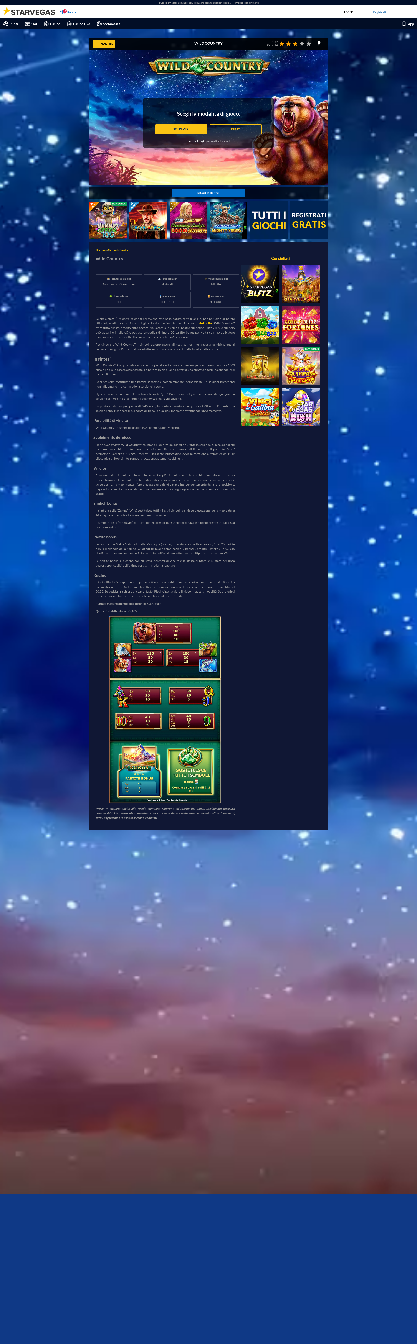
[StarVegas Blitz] (260, 284)
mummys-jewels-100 (103, 204)
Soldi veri (181, 129)
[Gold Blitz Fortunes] (301, 325)
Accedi (348, 12)
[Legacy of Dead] (260, 366)
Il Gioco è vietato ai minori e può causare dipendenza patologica (194, 2)
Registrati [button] (379, 12)
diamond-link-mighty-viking (228, 204)
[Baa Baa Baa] (260, 325)
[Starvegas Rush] (301, 407)
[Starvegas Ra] (301, 284)
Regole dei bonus (208, 192)
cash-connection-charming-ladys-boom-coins (188, 206)
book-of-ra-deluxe (141, 204)
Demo (235, 129)
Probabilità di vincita (247, 2)
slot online (206, 323)
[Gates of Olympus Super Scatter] (301, 366)
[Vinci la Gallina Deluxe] (260, 407)
